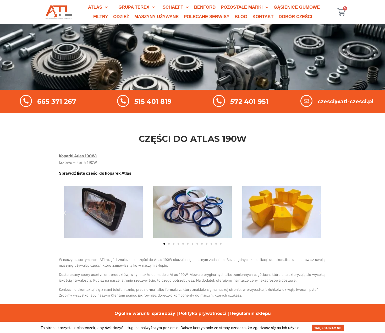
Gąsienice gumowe (297, 7)
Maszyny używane (156, 16)
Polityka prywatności (202, 313)
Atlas (95, 7)
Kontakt (262, 16)
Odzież (121, 16)
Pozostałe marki (242, 7)
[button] (65, 213)
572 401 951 (249, 101)
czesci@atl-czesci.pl (345, 101)
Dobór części (295, 16)
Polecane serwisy (206, 16)
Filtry (100, 16)
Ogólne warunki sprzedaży (144, 313)
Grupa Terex (133, 7)
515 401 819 (153, 101)
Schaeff (173, 7)
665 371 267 (56, 101)
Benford (205, 7)
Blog (241, 16)
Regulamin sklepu (250, 313)
